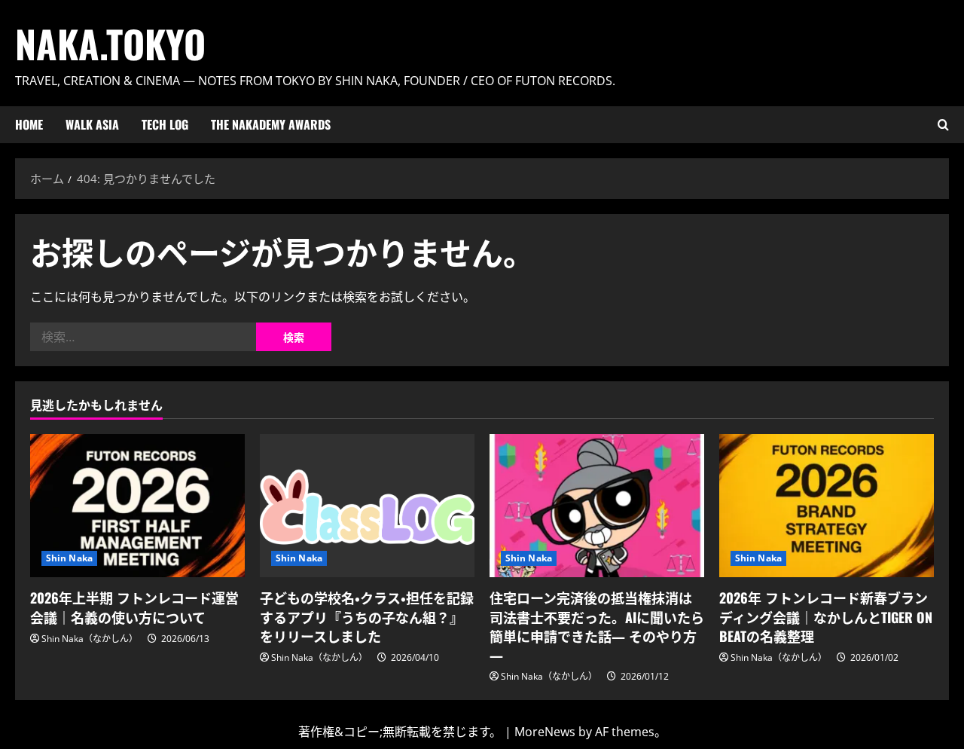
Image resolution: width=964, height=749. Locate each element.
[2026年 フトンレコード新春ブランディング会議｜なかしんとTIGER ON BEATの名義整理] (826, 505)
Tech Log (165, 124)
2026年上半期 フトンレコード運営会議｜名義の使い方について (134, 607)
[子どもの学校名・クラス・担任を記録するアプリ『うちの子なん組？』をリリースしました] (367, 505)
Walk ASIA (92, 124)
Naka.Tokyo (110, 43)
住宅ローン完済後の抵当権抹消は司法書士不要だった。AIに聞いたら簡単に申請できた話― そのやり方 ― (597, 626)
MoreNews (544, 731)
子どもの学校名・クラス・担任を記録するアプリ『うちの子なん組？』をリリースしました (367, 616)
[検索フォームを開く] (943, 124)
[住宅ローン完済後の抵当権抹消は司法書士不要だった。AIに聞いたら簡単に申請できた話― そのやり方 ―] (597, 505)
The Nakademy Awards (271, 124)
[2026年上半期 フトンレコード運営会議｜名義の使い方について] (137, 505)
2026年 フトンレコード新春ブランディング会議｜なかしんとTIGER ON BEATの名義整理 (825, 616)
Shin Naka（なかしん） (89, 638)
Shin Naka (69, 558)
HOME (29, 124)
